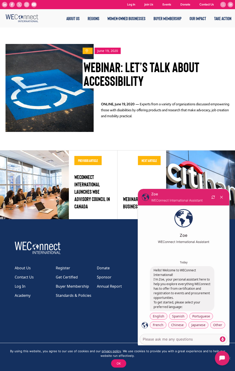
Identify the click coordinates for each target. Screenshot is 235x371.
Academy (23, 295)
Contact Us (206, 4)
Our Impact (198, 18)
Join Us (148, 4)
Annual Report (109, 286)
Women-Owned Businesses (126, 18)
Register (63, 267)
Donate (185, 4)
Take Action (222, 18)
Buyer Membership (168, 18)
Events (166, 4)
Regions (93, 18)
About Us (73, 18)
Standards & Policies (73, 295)
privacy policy (111, 351)
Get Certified (67, 277)
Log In (131, 4)
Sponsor (104, 277)
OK (119, 363)
